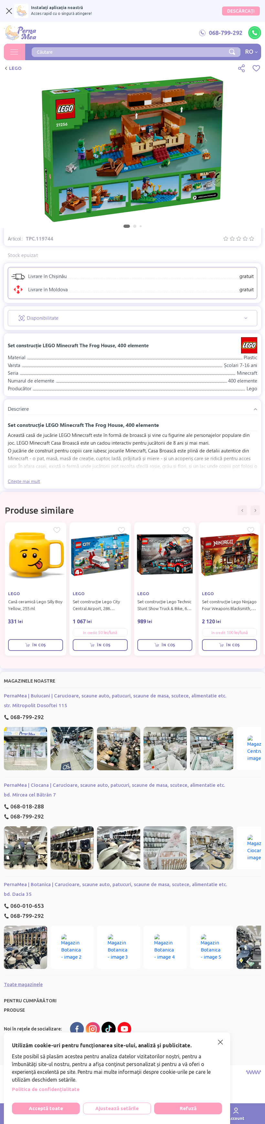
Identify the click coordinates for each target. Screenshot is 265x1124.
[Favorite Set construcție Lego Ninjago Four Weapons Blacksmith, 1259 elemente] (250, 530)
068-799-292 (27, 717)
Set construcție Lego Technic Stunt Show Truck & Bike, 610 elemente (164, 608)
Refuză (188, 1108)
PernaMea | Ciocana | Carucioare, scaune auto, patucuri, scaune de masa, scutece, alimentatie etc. (114, 785)
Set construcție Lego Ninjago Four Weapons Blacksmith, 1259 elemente (229, 608)
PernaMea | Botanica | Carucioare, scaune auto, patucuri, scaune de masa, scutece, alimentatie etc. (115, 884)
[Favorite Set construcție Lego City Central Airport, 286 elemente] (121, 530)
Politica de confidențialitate (46, 1089)
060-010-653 (27, 906)
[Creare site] (253, 1072)
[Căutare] (232, 51)
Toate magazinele (23, 984)
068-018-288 (27, 806)
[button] (242, 510)
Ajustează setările (117, 1108)
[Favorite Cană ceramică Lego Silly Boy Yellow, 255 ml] (56, 530)
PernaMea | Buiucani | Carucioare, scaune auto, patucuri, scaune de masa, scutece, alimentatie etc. (115, 695)
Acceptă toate (46, 1108)
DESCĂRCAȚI (241, 11)
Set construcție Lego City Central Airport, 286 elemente (96, 608)
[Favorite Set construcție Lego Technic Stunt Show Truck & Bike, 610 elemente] (186, 530)
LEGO (15, 68)
